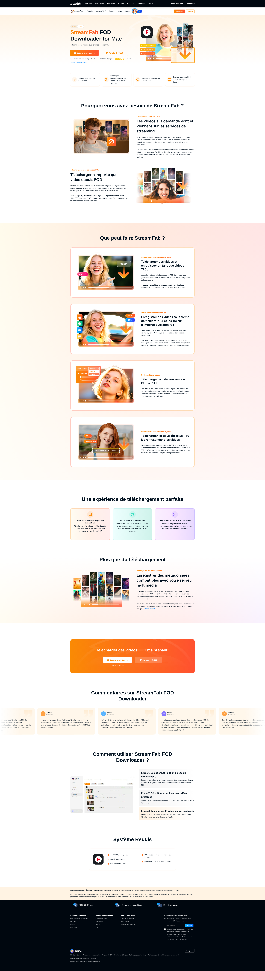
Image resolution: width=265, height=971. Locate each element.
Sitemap (93, 958)
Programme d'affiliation (128, 924)
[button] (179, 11)
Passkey (141, 4)
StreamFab (99, 4)
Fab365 (72, 924)
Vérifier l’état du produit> (79, 62)
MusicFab (111, 4)
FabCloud (73, 927)
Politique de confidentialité (175, 937)
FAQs (119, 11)
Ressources (99, 921)
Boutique (73, 921)
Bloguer (128, 11)
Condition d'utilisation (121, 955)
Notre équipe (125, 921)
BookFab (130, 4)
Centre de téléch (176, 4)
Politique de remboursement (169, 955)
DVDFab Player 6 (149, 609)
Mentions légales (75, 955)
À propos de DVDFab (127, 918)
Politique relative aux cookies (79, 958)
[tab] (74, 26)
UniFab (121, 4)
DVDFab (88, 4)
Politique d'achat (153, 955)
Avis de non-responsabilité (91, 955)
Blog (97, 927)
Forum (98, 924)
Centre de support (101, 918)
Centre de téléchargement (79, 918)
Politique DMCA (107, 955)
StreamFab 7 (101, 11)
